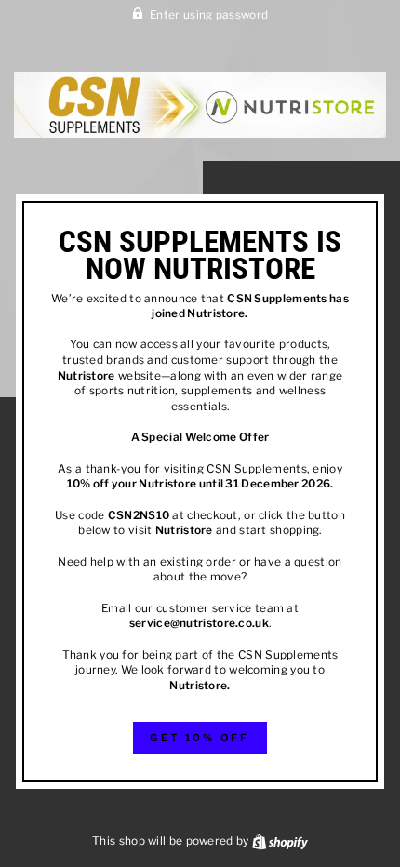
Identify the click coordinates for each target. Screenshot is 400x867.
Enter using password (209, 14)
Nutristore (216, 313)
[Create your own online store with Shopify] (280, 840)
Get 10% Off (199, 737)
